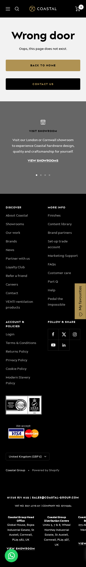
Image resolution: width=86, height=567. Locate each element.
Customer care (59, 273)
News (10, 250)
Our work (13, 233)
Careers (12, 284)
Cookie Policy (16, 369)
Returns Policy (17, 351)
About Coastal (17, 215)
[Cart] (77, 8)
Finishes (54, 215)
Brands (11, 241)
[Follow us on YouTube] (53, 345)
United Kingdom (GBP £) (25, 456)
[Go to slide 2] (41, 175)
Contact (12, 293)
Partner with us (18, 258)
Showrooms (15, 224)
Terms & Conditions (21, 343)
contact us (43, 84)
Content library (60, 224)
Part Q (53, 281)
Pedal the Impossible (56, 301)
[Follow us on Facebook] (53, 334)
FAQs (52, 264)
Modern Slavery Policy (18, 380)
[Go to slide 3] (45, 175)
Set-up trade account (58, 244)
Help (51, 290)
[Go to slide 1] (36, 175)
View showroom (21, 548)
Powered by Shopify (45, 470)
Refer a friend (16, 276)
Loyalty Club (15, 267)
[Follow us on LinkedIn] (64, 345)
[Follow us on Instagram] (74, 334)
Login (10, 334)
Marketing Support (63, 256)
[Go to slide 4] (49, 175)
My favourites (80, 298)
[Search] (17, 9)
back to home (43, 65)
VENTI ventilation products (19, 304)
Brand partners (60, 233)
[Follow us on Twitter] (64, 334)
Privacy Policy (16, 360)
